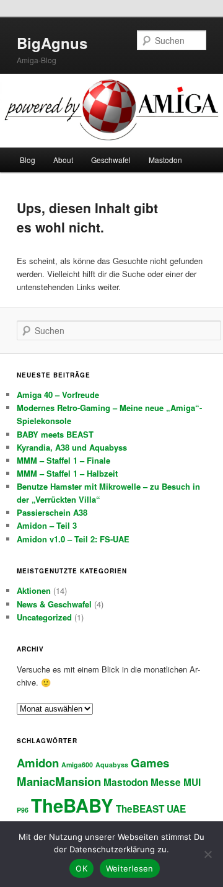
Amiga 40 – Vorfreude (58, 394)
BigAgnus (52, 42)
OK (81, 868)
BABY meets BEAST (55, 434)
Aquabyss (111, 764)
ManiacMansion (59, 781)
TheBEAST (140, 809)
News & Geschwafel (54, 604)
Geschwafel (111, 159)
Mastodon (165, 159)
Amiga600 (77, 764)
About (63, 159)
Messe (166, 782)
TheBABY (72, 805)
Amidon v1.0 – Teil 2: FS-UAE (73, 539)
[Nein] (207, 854)
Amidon (38, 762)
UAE (176, 809)
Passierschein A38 (52, 512)
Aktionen (34, 590)
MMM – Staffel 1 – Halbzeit (67, 473)
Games (150, 762)
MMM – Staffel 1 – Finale (63, 460)
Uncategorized (44, 617)
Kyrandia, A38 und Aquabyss (72, 447)
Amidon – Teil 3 (47, 525)
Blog (27, 159)
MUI (192, 782)
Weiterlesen (130, 868)
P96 (22, 809)
